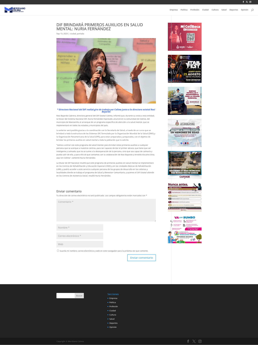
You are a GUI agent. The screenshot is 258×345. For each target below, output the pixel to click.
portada (80, 33)
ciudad (73, 33)
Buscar (79, 295)
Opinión (244, 10)
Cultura (215, 10)
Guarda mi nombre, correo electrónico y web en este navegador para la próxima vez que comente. (104, 251)
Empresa (174, 10)
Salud (224, 10)
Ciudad (205, 10)
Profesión (194, 10)
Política (184, 10)
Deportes (234, 10)
